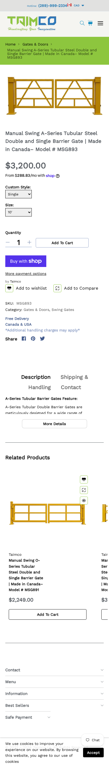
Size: (9, 205)
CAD (75, 5)
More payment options (25, 273)
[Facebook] (23, 338)
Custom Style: (18, 187)
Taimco (15, 281)
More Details (54, 424)
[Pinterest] (33, 338)
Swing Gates (63, 309)
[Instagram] (51, 338)
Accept (93, 752)
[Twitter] (42, 338)
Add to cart (62, 243)
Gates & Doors (35, 44)
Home (10, 44)
